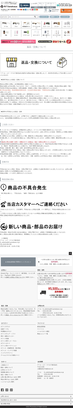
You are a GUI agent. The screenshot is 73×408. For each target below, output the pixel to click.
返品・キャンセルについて (14, 315)
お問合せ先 (41, 305)
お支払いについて (6, 370)
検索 (35, 16)
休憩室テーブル (55, 16)
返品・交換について (7, 374)
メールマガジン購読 (43, 331)
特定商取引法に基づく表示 (9, 400)
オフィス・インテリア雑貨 (9, 350)
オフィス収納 (5, 338)
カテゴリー (4, 323)
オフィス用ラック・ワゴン (9, 341)
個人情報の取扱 (5, 403)
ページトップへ (70, 253)
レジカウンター (44, 16)
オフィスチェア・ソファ (8, 334)
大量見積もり (26, 6)
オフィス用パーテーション (9, 345)
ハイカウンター (65, 16)
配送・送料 (41, 270)
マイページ (41, 323)
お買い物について (51, 4)
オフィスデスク (5, 326)
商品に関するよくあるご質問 (9, 379)
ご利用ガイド (36, 7)
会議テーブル (5, 329)
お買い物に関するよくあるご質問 (11, 377)
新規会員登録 (41, 326)
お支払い (3, 270)
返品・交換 (4, 305)
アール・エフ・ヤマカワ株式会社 (47, 365)
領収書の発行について (7, 372)
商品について (42, 4)
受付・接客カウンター (7, 336)
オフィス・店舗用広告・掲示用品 (11, 348)
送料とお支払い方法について (14, 277)
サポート (3, 361)
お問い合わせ (49, 7)
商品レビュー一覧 (42, 334)
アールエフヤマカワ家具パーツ (10, 355)
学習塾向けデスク (6, 331)
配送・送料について (7, 367)
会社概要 (40, 361)
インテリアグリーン (7, 353)
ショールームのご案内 (7, 382)
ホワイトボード (5, 343)
